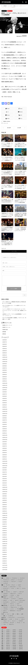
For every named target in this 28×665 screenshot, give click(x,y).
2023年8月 (4, 417)
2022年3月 (4, 454)
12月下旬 (20, 648)
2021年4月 (4, 478)
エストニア (13, 581)
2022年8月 (4, 443)
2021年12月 (4, 461)
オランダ (5, 586)
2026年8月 (4, 339)
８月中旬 (14, 641)
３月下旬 (20, 633)
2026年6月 (4, 344)
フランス (13, 584)
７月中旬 (14, 640)
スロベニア (21, 591)
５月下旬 (20, 636)
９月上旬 (7, 643)
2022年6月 (4, 448)
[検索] (22, 2)
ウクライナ (21, 602)
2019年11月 (4, 515)
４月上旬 (7, 635)
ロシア (18, 603)
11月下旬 (20, 647)
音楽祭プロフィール (6, 327)
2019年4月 (4, 530)
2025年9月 (4, 363)
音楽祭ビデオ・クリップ (7, 325)
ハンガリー (11, 596)
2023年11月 (4, 411)
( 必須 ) (5, 262)
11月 (2, 647)
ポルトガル (6, 590)
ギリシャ (20, 593)
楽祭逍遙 (4, 331)
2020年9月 (4, 493)
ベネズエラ (20, 620)
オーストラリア (11, 617)
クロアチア (6, 593)
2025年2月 (4, 378)
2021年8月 (4, 469)
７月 (2, 640)
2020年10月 (4, 491)
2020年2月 (4, 508)
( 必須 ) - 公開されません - (9, 266)
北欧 (2, 578)
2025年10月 (4, 361)
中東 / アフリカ (4, 605)
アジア (3, 614)
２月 (2, 631)
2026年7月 (4, 342)
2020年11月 (4, 489)
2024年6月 (4, 396)
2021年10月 (4, 465)
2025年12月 (4, 357)
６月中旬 (14, 638)
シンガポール (10, 615)
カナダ (11, 619)
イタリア (14, 591)
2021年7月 (4, 472)
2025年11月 (4, 359)
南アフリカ (6, 612)
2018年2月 (4, 561)
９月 (2, 643)
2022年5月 (4, 450)
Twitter (11, 658)
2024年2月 (4, 404)
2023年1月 (4, 433)
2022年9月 (4, 441)
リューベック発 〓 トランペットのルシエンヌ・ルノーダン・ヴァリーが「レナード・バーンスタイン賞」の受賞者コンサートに (14, 310)
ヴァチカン (8, 591)
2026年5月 (4, 346)
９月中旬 (14, 643)
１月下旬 (20, 629)
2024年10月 (4, 387)
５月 (2, 636)
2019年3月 (4, 532)
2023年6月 (4, 422)
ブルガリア (21, 598)
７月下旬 (20, 640)
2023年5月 (4, 424)
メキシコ (22, 619)
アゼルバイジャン (14, 607)
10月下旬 (20, 645)
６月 (2, 638)
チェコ (17, 596)
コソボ (11, 600)
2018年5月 (4, 554)
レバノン (12, 608)
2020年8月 (4, 495)
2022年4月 (4, 452)
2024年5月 (4, 398)
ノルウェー (13, 579)
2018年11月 (4, 541)
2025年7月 (4, 368)
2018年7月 (4, 550)
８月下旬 (20, 641)
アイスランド (6, 579)
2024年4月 (4, 400)
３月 (2, 633)
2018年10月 (4, 543)
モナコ (18, 588)
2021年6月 (4, 474)
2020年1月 (4, 511)
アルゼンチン (11, 624)
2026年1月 (4, 355)
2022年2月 (4, 456)
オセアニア (4, 617)
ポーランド (13, 602)
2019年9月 (4, 519)
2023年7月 (4, 420)
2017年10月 (4, 569)
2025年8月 (4, 365)
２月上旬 (7, 631)
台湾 (22, 614)
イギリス (7, 578)
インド (8, 614)
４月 (2, 635)
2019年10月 (4, 517)
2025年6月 (4, 370)
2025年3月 (4, 376)
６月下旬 (20, 638)
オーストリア (6, 588)
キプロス (12, 595)
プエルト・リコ (6, 620)
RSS (16, 658)
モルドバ (5, 603)
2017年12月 (4, 565)
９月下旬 (20, 643)
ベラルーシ (12, 603)
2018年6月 (4, 552)
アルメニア (6, 607)
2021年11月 (4, 463)
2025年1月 (4, 381)
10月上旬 (8, 645)
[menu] (26, 2)
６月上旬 (7, 638)
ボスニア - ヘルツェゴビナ (20, 600)
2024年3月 (4, 402)
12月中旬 (14, 648)
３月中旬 (14, 633)
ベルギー (19, 584)
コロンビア (12, 622)
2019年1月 (4, 537)
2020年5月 (4, 502)
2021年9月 (4, 467)
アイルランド (14, 578)
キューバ (14, 620)
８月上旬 (7, 641)
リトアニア (6, 583)
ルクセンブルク (13, 586)
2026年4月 (4, 348)
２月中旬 (14, 631)
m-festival (8, 121)
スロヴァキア (6, 598)
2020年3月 (4, 506)
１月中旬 (14, 629)
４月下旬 (20, 635)
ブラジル (18, 622)
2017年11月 (4, 567)
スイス (12, 588)
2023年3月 (4, 428)
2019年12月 (4, 513)
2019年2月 (4, 534)
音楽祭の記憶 (5, 329)
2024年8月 (4, 391)
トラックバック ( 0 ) (14, 253)
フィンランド (20, 579)
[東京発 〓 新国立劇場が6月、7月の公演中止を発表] (7, 127)
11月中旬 (14, 647)
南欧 (2, 591)
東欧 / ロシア (4, 596)
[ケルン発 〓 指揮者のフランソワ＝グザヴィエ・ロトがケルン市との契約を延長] (20, 127)
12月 (2, 648)
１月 (2, 629)
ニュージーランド (21, 617)
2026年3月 (4, 350)
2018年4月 (4, 556)
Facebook (14, 658)
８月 (2, 641)
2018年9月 (4, 545)
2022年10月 (4, 439)
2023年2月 (4, 430)
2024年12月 (4, 383)
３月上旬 (7, 633)
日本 (13, 614)
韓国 (4, 615)
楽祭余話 (4, 333)
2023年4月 (4, 426)
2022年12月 (4, 435)
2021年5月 (4, 476)
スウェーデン (6, 581)
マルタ (18, 595)
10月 (2, 645)
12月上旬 (8, 648)
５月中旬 (14, 636)
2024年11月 (4, 385)
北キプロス (6, 595)
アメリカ (16, 619)
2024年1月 (4, 407)
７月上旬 (7, 640)
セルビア (5, 600)
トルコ (21, 607)
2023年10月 (4, 413)
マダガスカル (12, 610)
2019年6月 (4, 526)
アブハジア (18, 605)
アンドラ (7, 584)
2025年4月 (4, 374)
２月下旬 (20, 631)
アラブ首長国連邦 (20, 608)
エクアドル (5, 622)
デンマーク (22, 578)
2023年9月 (4, 415)
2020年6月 (4, 500)
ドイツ (20, 586)
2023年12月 (4, 409)
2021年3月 (4, 480)
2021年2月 (4, 482)
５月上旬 (7, 636)
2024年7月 (4, 394)
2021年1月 (4, 485)
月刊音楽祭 (14, 656)
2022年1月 (4, 459)
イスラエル (6, 608)
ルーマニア (13, 598)
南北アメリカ (4, 619)
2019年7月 (4, 524)
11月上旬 (8, 647)
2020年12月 (4, 487)
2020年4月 (4, 504)
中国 (17, 614)
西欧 (2, 584)
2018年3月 (4, 558)
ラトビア (20, 581)
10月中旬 (14, 645)
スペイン (23, 588)
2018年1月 (4, 563)
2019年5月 (4, 528)
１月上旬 (7, 629)
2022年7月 (4, 446)
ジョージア (12, 605)
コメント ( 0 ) (14, 251)
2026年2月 (4, 352)
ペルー (5, 624)
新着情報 (5, 5)
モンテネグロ (6, 602)
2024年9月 (4, 389)
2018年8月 (4, 548)
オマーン (5, 610)
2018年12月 (4, 539)
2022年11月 (4, 437)
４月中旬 (14, 635)
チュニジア (19, 610)
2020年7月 (4, 498)
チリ (24, 622)
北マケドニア (13, 593)
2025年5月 (4, 372)
